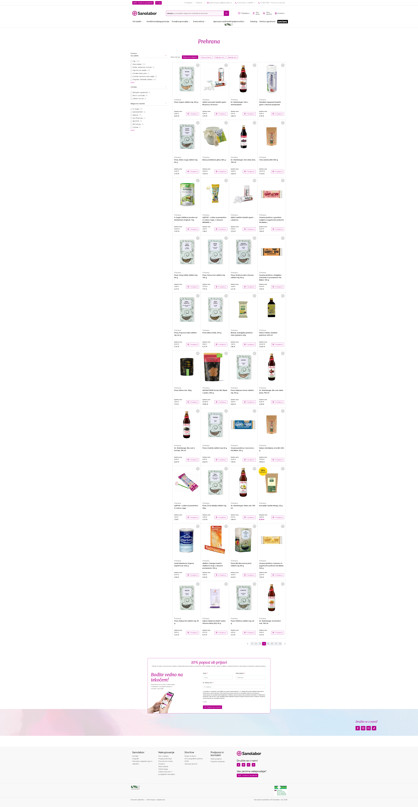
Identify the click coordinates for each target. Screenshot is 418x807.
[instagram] (363, 728)
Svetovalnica (198, 21)
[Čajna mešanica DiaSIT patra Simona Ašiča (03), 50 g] (214, 598)
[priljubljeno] (198, 65)
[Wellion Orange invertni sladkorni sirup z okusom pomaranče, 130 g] (214, 540)
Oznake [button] (134, 87)
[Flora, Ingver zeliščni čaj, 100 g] (186, 79)
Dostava (161, 764)
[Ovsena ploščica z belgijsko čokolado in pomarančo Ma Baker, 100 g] (271, 252)
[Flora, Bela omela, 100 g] (214, 310)
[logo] (144, 13)
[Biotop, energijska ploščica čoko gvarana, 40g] (243, 310)
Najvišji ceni (232, 57)
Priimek (240, 673)
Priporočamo (206, 57)
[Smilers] (282, 21)
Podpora (199, 3)
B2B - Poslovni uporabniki (143, 3)
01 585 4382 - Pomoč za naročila (272, 3)
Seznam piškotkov (138, 800)
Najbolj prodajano (190, 57)
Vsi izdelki (137, 21)
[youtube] (368, 728)
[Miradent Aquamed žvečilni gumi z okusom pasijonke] (271, 79)
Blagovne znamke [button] (138, 104)
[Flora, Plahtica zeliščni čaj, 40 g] (243, 598)
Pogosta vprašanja (218, 761)
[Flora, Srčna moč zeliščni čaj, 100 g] (214, 252)
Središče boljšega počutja (158, 21)
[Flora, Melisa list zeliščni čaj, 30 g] (186, 598)
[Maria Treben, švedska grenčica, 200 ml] (271, 310)
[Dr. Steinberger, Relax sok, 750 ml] (243, 483)
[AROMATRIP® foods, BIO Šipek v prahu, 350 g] (214, 367)
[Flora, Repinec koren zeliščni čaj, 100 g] (243, 367)
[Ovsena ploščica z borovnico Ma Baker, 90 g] (243, 425)
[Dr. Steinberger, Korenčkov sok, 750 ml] (271, 598)
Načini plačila (163, 766)
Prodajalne (188, 3)
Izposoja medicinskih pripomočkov (228, 21)
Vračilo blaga (163, 769)
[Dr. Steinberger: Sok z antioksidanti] (243, 79)
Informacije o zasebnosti (155, 800)
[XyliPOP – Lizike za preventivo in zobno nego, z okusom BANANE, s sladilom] (214, 194)
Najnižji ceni (219, 57)
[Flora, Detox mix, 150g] (186, 367)
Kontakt (135, 756)
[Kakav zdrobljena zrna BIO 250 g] (271, 425)
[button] (149, 55)
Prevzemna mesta (165, 761)
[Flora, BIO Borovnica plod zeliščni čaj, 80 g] (243, 540)
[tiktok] (374, 728)
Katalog (253, 21)
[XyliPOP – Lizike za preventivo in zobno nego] (186, 483)
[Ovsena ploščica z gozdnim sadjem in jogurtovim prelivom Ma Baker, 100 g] (271, 194)
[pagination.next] (284, 643)
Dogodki (135, 759)
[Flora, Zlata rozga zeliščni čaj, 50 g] (186, 137)
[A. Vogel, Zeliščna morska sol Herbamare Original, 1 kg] (186, 194)
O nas (158, 3)
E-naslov (207, 683)
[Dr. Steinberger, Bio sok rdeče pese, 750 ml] (271, 367)
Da (206, 702)
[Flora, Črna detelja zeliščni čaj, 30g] (214, 483)
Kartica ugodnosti (267, 21)
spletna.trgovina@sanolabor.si (220, 3)
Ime (204, 673)
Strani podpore (216, 759)
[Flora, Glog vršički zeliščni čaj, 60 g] (186, 252)
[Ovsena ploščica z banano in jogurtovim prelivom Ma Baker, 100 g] (271, 540)
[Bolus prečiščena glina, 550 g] (214, 137)
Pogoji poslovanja (165, 759)
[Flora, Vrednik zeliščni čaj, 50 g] (214, 425)
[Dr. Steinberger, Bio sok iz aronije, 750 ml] (186, 425)
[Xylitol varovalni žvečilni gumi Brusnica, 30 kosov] (214, 79)
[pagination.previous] (247, 643)
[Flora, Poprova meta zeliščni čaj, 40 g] (186, 310)
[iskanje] (226, 13)
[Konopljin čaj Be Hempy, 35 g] (271, 483)
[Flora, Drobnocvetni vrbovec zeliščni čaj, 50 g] (243, 252)
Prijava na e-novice (214, 707)
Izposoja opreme (191, 764)
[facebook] (357, 728)
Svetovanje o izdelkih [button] (245, 3)
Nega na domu (190, 756)
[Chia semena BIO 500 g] (271, 137)
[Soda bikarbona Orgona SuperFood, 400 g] (186, 540)
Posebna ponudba (180, 21)
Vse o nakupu (163, 756)
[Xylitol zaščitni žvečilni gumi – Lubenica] (243, 194)
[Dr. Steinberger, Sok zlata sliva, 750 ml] (243, 137)
